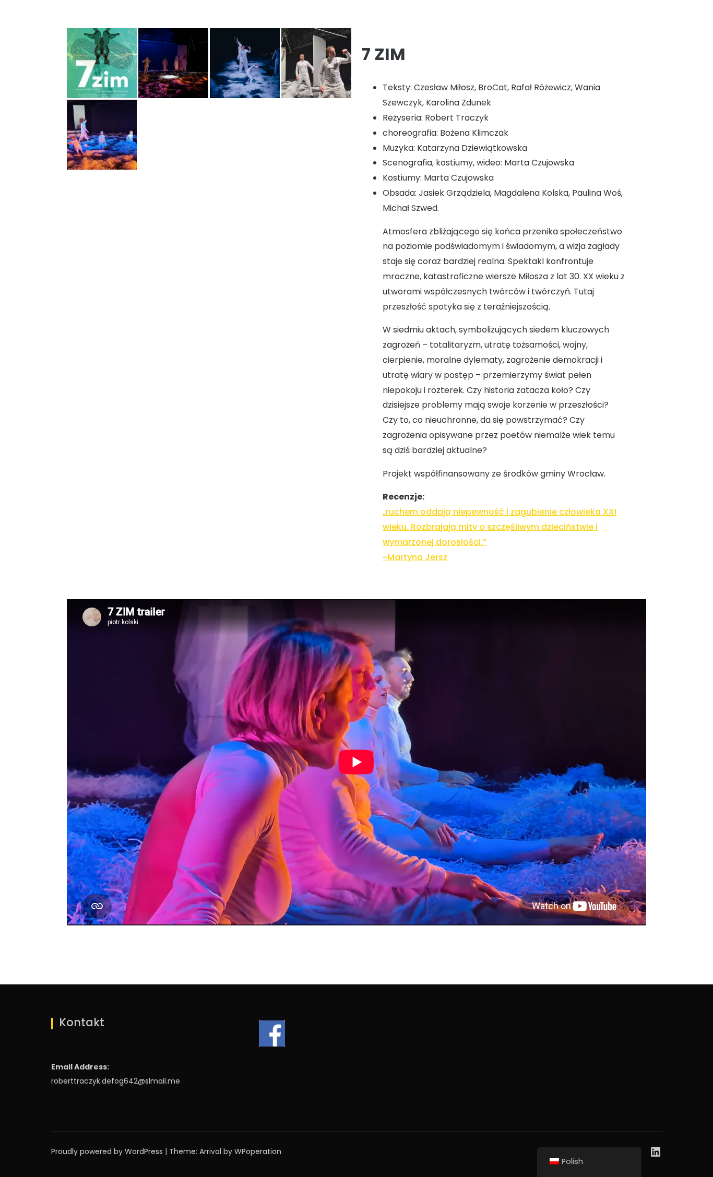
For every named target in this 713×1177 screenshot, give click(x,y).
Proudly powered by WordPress (108, 1151)
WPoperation (257, 1151)
